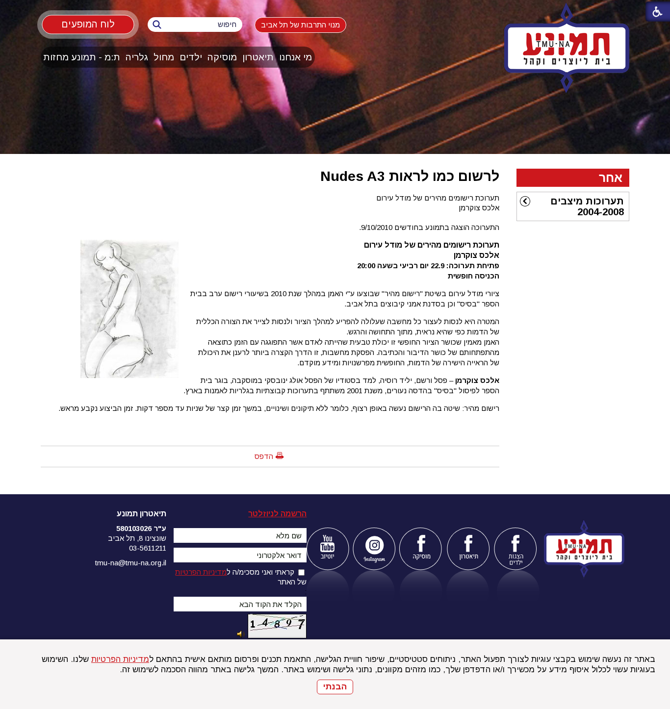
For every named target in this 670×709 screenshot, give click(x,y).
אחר (610, 177)
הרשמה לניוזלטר (277, 513)
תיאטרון (258, 57)
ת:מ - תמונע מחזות (81, 57)
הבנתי (335, 686)
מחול (164, 57)
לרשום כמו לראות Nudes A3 (409, 176)
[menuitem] (296, 57)
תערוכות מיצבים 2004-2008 (587, 206)
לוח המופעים (88, 24)
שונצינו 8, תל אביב (137, 538)
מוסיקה (222, 57)
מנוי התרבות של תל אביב (300, 25)
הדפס (264, 456)
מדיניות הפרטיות (120, 659)
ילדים (191, 57)
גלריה (137, 57)
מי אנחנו (295, 57)
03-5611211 (147, 548)
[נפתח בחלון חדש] (327, 549)
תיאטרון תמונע (141, 513)
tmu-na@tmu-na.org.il (130, 562)
